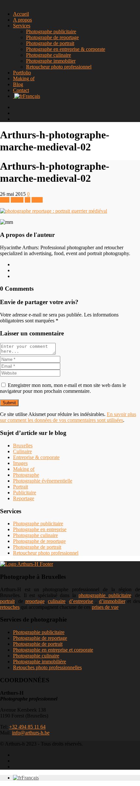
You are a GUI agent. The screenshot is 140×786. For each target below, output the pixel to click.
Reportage (23, 498)
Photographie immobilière (39, 661)
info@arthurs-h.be (30, 732)
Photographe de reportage (52, 37)
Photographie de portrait (38, 644)
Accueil (21, 14)
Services (21, 25)
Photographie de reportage (40, 638)
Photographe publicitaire (51, 31)
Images (20, 463)
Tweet (17, 200)
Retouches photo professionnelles (47, 667)
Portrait (20, 486)
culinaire (56, 601)
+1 (27, 200)
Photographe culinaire (48, 55)
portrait (7, 601)
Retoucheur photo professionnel (58, 66)
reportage (35, 601)
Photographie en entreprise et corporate (53, 650)
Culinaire (22, 451)
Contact (21, 90)
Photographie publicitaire (38, 632)
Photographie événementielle (42, 481)
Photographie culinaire (36, 655)
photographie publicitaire (104, 595)
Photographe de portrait (50, 43)
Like (4, 200)
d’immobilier (112, 601)
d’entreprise (81, 601)
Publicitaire (24, 492)
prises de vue (105, 607)
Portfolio (22, 72)
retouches (10, 607)
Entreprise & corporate (36, 457)
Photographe (26, 475)
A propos (22, 20)
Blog (18, 84)
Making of (24, 78)
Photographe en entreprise (39, 529)
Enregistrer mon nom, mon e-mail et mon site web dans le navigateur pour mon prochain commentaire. (63, 388)
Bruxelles (23, 445)
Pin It (37, 200)
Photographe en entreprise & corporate (65, 49)
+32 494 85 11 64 (27, 727)
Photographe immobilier (51, 61)
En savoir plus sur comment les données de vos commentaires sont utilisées (68, 417)
